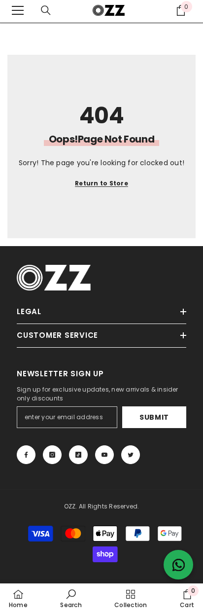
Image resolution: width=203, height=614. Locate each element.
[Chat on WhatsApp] (178, 564)
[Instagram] (52, 454)
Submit (154, 417)
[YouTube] (104, 454)
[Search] (46, 10)
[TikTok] (78, 454)
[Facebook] (26, 454)
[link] (70, 598)
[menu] (18, 10)
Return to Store (101, 183)
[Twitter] (130, 454)
